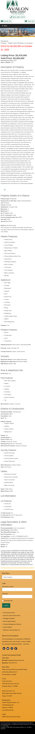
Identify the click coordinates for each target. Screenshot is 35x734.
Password (5, 593)
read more (26, 644)
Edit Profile (5, 725)
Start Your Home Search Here (11, 615)
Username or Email (7, 586)
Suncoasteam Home (9, 612)
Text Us (30, 21)
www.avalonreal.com (8, 710)
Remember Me (8, 600)
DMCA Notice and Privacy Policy (11, 716)
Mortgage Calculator (9, 618)
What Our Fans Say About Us (11, 630)
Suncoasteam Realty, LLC (19, 727)
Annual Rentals (7, 627)
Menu (5, 26)
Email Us (7, 21)
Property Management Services (12, 624)
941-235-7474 (19, 17)
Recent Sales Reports (9, 621)
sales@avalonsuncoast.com (16, 660)
